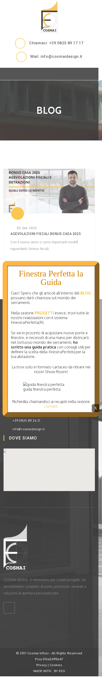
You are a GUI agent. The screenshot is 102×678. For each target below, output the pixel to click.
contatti (51, 406)
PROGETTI (44, 313)
